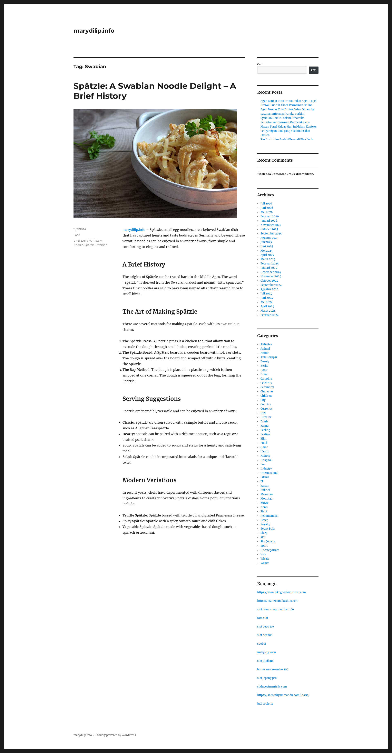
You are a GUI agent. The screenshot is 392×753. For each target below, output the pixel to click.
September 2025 (271, 233)
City (263, 400)
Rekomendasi (269, 516)
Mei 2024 (267, 302)
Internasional (269, 473)
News (264, 507)
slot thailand (265, 661)
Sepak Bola (268, 528)
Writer (265, 563)
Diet (263, 413)
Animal (265, 348)
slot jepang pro (267, 678)
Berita (264, 366)
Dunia (264, 421)
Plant (264, 511)
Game (264, 447)
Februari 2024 (270, 315)
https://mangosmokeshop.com (277, 601)
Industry (266, 468)
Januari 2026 (269, 220)
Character (267, 391)
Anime (265, 353)
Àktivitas (266, 344)
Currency (266, 408)
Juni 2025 (267, 246)
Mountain (267, 498)
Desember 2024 (271, 272)
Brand (264, 374)
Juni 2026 (267, 208)
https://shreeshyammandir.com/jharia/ (283, 695)
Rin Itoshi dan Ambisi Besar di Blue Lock (287, 139)
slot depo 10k (265, 626)
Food (77, 235)
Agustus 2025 (269, 238)
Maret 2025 (268, 259)
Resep (264, 520)
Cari (259, 64)
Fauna (264, 426)
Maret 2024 (268, 310)
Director (266, 417)
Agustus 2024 (269, 289)
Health (265, 451)
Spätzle (90, 245)
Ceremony (267, 387)
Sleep (264, 533)
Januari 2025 (269, 268)
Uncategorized (270, 550)
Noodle (78, 245)
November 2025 (271, 225)
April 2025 (267, 255)
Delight (86, 240)
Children (266, 396)
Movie (264, 503)
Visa (263, 554)
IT (262, 481)
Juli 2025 (266, 242)
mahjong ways (266, 652)
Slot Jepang (268, 541)
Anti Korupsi (269, 357)
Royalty (265, 524)
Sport (264, 546)
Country (266, 404)
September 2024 (271, 285)
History (97, 240)
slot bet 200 (264, 635)
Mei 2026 (267, 212)
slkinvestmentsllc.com (272, 686)
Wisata (265, 558)
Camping (266, 378)
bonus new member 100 (272, 669)
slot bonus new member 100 (275, 609)
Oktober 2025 (269, 229)
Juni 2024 (267, 298)
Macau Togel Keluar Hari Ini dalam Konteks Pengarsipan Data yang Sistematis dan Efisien (289, 131)
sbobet (261, 643)
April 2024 (267, 306)
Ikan (263, 464)
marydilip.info (94, 30)
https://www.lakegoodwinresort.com (281, 592)
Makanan (267, 494)
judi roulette (265, 703)
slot (263, 537)
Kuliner (265, 490)
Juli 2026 (266, 203)
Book (264, 370)
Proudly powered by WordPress (116, 735)
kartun (265, 486)
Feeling (265, 430)
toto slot (262, 618)
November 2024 (271, 276)
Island (265, 477)
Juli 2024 (266, 293)
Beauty (265, 361)
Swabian (101, 245)
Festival (266, 434)
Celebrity (266, 383)
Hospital (266, 460)
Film (263, 438)
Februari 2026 (270, 216)
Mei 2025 (267, 250)
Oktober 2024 (269, 280)
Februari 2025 (270, 263)
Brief (77, 240)
